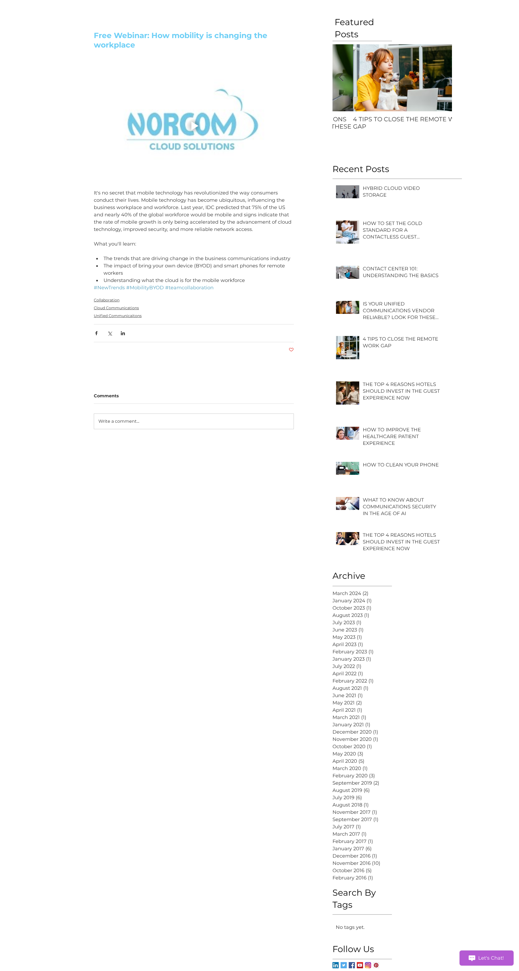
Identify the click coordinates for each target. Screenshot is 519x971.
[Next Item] (443, 77)
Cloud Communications (116, 307)
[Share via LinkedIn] (122, 333)
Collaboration (106, 300)
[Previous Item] (341, 77)
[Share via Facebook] (96, 333)
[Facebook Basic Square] (352, 965)
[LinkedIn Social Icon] (335, 965)
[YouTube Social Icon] (360, 965)
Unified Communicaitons (118, 315)
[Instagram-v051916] (368, 965)
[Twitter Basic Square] (344, 965)
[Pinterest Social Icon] (376, 965)
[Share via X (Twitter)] (109, 333)
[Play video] (194, 126)
